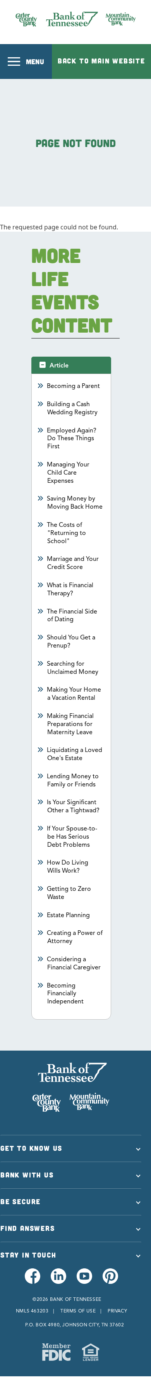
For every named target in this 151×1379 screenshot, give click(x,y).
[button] (26, 61)
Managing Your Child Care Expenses (68, 473)
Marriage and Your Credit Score (73, 563)
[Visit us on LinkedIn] (58, 1280)
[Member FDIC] (56, 1352)
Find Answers (27, 1228)
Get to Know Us (31, 1148)
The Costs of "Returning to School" (66, 533)
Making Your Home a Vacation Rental (74, 694)
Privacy (117, 1311)
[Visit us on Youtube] (84, 1280)
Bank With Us (27, 1175)
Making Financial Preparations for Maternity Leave (70, 724)
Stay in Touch (28, 1255)
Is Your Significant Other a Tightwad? (73, 806)
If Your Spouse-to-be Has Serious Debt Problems (72, 837)
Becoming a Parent (73, 386)
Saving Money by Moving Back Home (75, 503)
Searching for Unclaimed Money (72, 668)
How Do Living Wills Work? (67, 867)
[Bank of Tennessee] (75, 19)
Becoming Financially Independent (65, 994)
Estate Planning (68, 915)
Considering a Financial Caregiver (74, 963)
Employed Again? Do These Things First (71, 439)
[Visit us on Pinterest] (110, 1280)
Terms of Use (78, 1311)
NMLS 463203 (32, 1311)
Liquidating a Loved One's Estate (74, 754)
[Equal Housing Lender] (90, 1352)
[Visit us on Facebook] (32, 1280)
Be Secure (20, 1201)
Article (59, 365)
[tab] (71, 365)
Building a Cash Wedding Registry (72, 408)
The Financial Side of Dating (72, 616)
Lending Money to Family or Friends (73, 780)
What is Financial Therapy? (70, 589)
